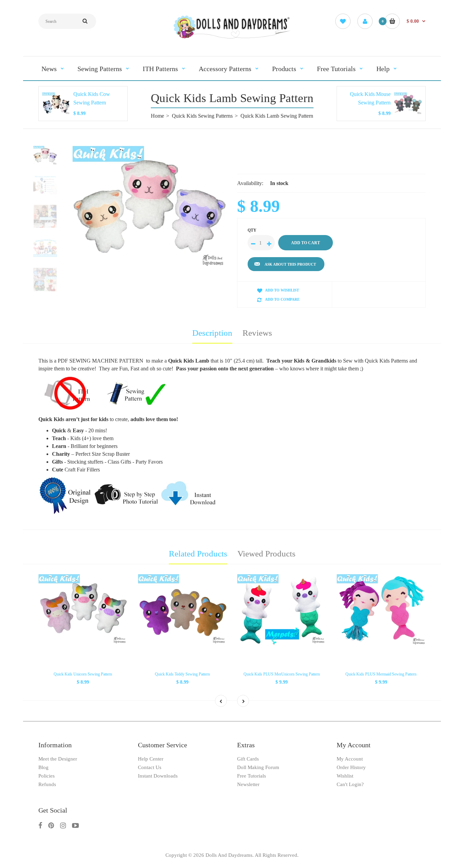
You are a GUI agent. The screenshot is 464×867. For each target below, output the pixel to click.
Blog (43, 767)
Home (157, 116)
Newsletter (248, 784)
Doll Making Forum (258, 767)
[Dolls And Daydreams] (232, 38)
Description (212, 332)
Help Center (150, 759)
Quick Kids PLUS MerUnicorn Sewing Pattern (282, 674)
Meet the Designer (57, 759)
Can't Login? (350, 784)
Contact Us (149, 767)
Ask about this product (290, 264)
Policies (46, 776)
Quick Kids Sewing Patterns (202, 116)
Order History (351, 767)
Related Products (198, 553)
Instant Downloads (158, 776)
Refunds (47, 784)
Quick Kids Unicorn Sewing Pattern (83, 674)
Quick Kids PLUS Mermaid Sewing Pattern (380, 674)
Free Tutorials (251, 776)
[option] (149, 208)
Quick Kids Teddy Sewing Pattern (182, 674)
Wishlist (345, 776)
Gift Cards (248, 759)
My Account (350, 759)
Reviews (257, 332)
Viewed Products (266, 553)
